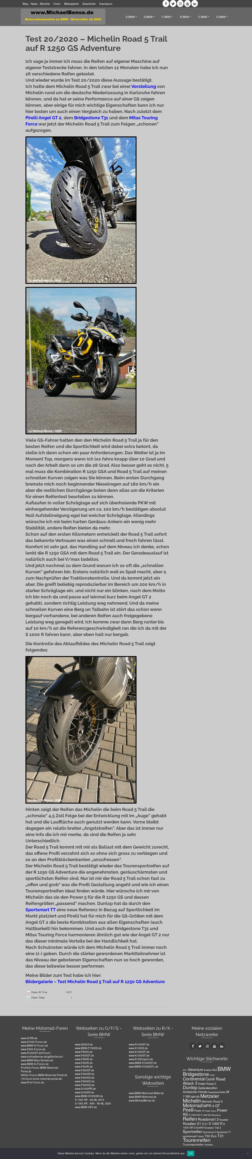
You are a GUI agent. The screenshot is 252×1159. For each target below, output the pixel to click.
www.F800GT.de (84, 1070)
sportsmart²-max (193, 1136)
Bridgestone (196, 1073)
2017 (185, 1070)
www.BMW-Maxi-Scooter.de (37, 1060)
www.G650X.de (84, 1044)
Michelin (192, 1100)
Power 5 (199, 1110)
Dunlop (190, 1087)
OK (190, 1153)
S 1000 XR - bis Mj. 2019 (89, 1099)
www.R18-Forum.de (32, 1082)
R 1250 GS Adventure (211, 1114)
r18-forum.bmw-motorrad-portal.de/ (41, 1078)
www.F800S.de (83, 1052)
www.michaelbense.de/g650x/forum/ (42, 1056)
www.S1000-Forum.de (34, 1042)
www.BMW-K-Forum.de (34, 1045)
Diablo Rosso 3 (207, 1083)
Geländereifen (207, 1088)
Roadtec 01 (192, 1123)
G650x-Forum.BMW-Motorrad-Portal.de (44, 1075)
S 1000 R (215, 1123)
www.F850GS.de (84, 1081)
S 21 (205, 1124)
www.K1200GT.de (139, 1052)
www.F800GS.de (84, 1077)
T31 (220, 1135)
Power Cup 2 (210, 1110)
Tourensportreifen (193, 1144)
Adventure (195, 1069)
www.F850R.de (84, 1063)
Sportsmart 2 (209, 1132)
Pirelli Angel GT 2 (43, 117)
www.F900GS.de (84, 1085)
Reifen (190, 1118)
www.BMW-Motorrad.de (142, 1097)
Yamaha (208, 1144)
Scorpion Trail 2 (212, 1127)
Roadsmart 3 (208, 1119)
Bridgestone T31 (91, 117)
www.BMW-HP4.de (86, 1107)
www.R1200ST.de (139, 1044)
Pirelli (188, 1109)
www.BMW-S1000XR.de (89, 1096)
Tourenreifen (196, 1139)
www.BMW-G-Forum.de (35, 1064)
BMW (224, 1068)
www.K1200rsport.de (141, 1059)
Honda (202, 1092)
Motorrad (193, 1105)
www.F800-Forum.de (33, 1049)
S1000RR (199, 1127)
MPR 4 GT (211, 1105)
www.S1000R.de (84, 1092)
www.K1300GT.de (139, 1055)
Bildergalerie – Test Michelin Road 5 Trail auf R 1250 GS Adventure (95, 981)
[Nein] (247, 1153)
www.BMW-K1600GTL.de (143, 1066)
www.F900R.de (84, 1066)
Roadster (224, 1119)
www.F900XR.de (84, 1074)
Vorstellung (143, 86)
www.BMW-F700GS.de (88, 1048)
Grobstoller (190, 1092)
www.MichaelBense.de (142, 1100)
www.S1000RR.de (85, 1088)
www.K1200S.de (138, 1048)
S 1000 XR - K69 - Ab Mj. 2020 (93, 1103)
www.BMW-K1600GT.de (143, 1063)
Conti (212, 1074)
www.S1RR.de (29, 1038)
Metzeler (209, 1095)
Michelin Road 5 (212, 1101)
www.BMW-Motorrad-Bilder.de (146, 1093)
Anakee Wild (210, 1070)
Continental (194, 1078)
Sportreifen (192, 1131)
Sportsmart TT (40, 909)
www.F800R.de (84, 1059)
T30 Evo (211, 1136)
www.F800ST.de (84, 1055)
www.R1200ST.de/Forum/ (36, 1053)
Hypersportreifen (217, 1092)
